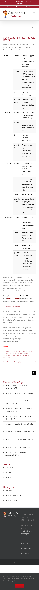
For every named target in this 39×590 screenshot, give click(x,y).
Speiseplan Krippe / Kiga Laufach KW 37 (18, 447)
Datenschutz (26, 548)
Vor (33, 28)
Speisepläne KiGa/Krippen (13, 495)
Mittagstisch (9, 490)
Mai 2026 (8, 477)
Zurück (27, 28)
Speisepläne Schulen (12, 500)
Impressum (26, 543)
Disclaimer (26, 553)
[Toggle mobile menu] (34, 13)
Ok (19, 586)
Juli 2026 (8, 473)
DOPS (28, 562)
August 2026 (9, 468)
